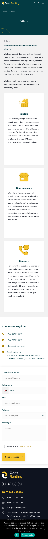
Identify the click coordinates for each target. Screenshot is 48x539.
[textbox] (24, 415)
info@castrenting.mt (16, 346)
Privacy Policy (25, 446)
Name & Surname (10, 372)
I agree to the (18, 446)
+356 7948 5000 (15, 502)
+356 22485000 (14, 334)
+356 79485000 (14, 340)
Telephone (7, 385)
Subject (6, 410)
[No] (44, 529)
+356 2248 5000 (15, 498)
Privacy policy (28, 535)
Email (4, 398)
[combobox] (24, 415)
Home (4, 11)
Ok (17, 535)
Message (6, 423)
